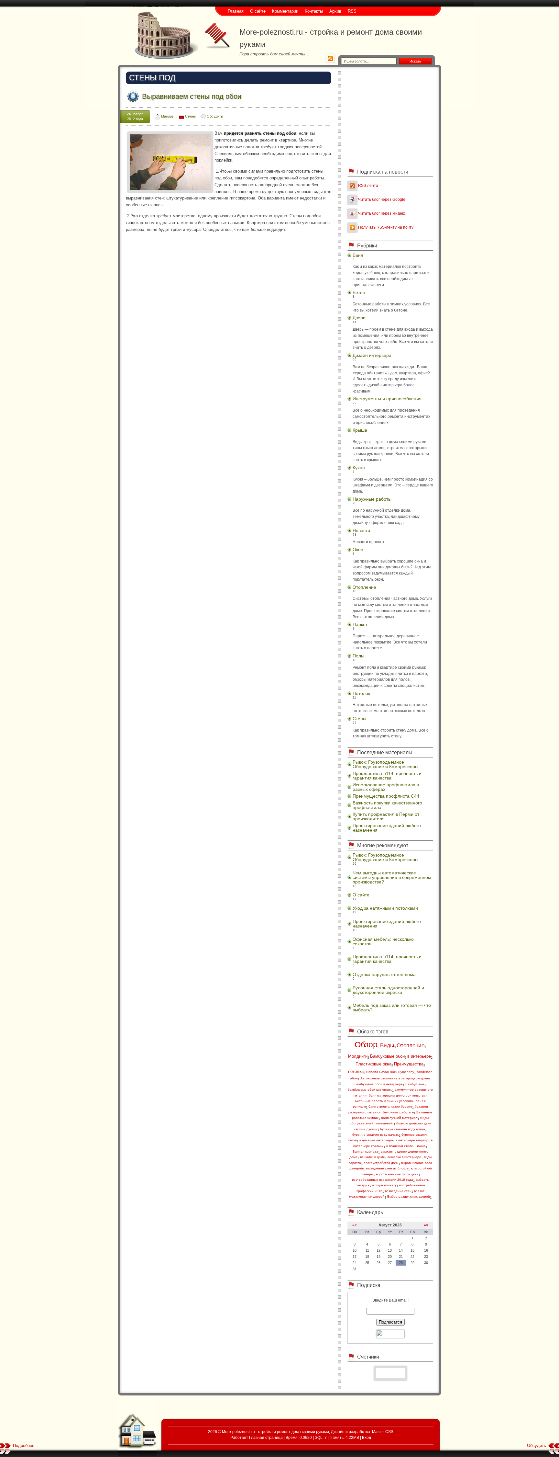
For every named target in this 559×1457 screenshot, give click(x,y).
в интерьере (419, 1056)
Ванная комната (365, 1151)
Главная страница (266, 1437)
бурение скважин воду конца (402, 1129)
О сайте (361, 895)
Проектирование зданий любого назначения (387, 827)
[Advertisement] (390, 116)
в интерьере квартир (412, 1140)
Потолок (361, 693)
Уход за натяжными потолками (385, 908)
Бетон (359, 292)
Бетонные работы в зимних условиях (384, 1101)
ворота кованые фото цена (397, 1174)
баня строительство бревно (390, 1106)
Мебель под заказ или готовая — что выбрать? (392, 1007)
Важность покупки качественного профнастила (387, 805)
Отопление (364, 587)
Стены (190, 116)
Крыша (360, 430)
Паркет (360, 624)
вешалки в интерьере (404, 1157)
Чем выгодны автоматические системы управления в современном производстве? (392, 877)
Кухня (359, 467)
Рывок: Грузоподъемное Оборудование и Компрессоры (385, 764)
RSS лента (368, 185)
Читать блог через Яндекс (382, 213)
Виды (387, 1045)
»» (426, 1225)
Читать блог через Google (381, 199)
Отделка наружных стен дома (384, 974)
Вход (366, 1437)
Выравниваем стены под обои (191, 96)
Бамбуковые (414, 1084)
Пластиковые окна (373, 1064)
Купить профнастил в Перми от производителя (386, 816)
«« (354, 1225)
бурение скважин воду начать (375, 1134)
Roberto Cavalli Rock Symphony (390, 1072)
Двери (359, 317)
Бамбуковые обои (387, 1056)
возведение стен (398, 1191)
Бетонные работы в (398, 1112)
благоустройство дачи (381, 1163)
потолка (356, 1071)
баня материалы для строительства (397, 1095)
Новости (361, 530)
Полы (358, 656)
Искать (415, 61)
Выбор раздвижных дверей (408, 1196)
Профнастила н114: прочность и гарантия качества (387, 775)
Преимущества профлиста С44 (386, 796)
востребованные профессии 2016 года (382, 1179)
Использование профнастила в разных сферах (386, 786)
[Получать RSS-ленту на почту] (352, 227)
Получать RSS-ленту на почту (385, 227)
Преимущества (408, 1064)
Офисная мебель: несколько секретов (383, 941)
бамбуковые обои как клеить (370, 1089)
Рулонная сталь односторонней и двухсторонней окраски (388, 990)
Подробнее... (25, 1445)
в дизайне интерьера (376, 1140)
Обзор (366, 1044)
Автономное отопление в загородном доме (394, 1078)
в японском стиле (399, 1146)
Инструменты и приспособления (387, 398)
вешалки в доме (372, 1157)
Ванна (421, 1146)
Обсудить (215, 116)
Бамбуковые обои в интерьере (379, 1084)
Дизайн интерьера (372, 355)
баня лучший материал (399, 1118)
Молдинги (357, 1056)
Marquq (167, 116)
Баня (358, 255)
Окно (358, 549)
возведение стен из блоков (387, 1168)
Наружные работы (372, 499)
